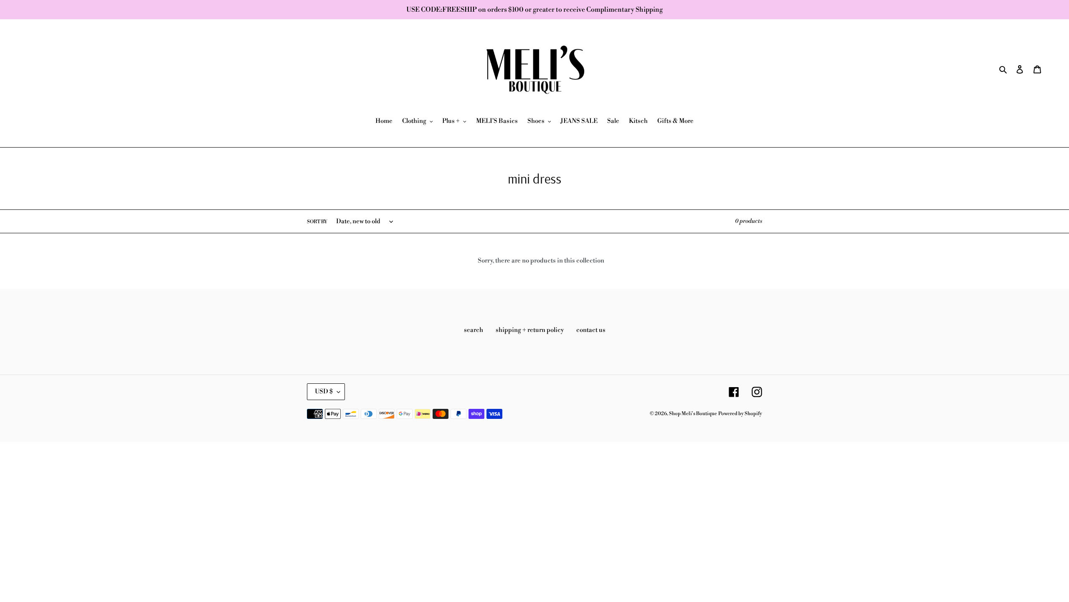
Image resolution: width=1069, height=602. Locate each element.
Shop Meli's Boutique (693, 414)
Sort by (317, 222)
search (473, 330)
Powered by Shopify (740, 414)
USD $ (324, 391)
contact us (590, 330)
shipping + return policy (530, 330)
